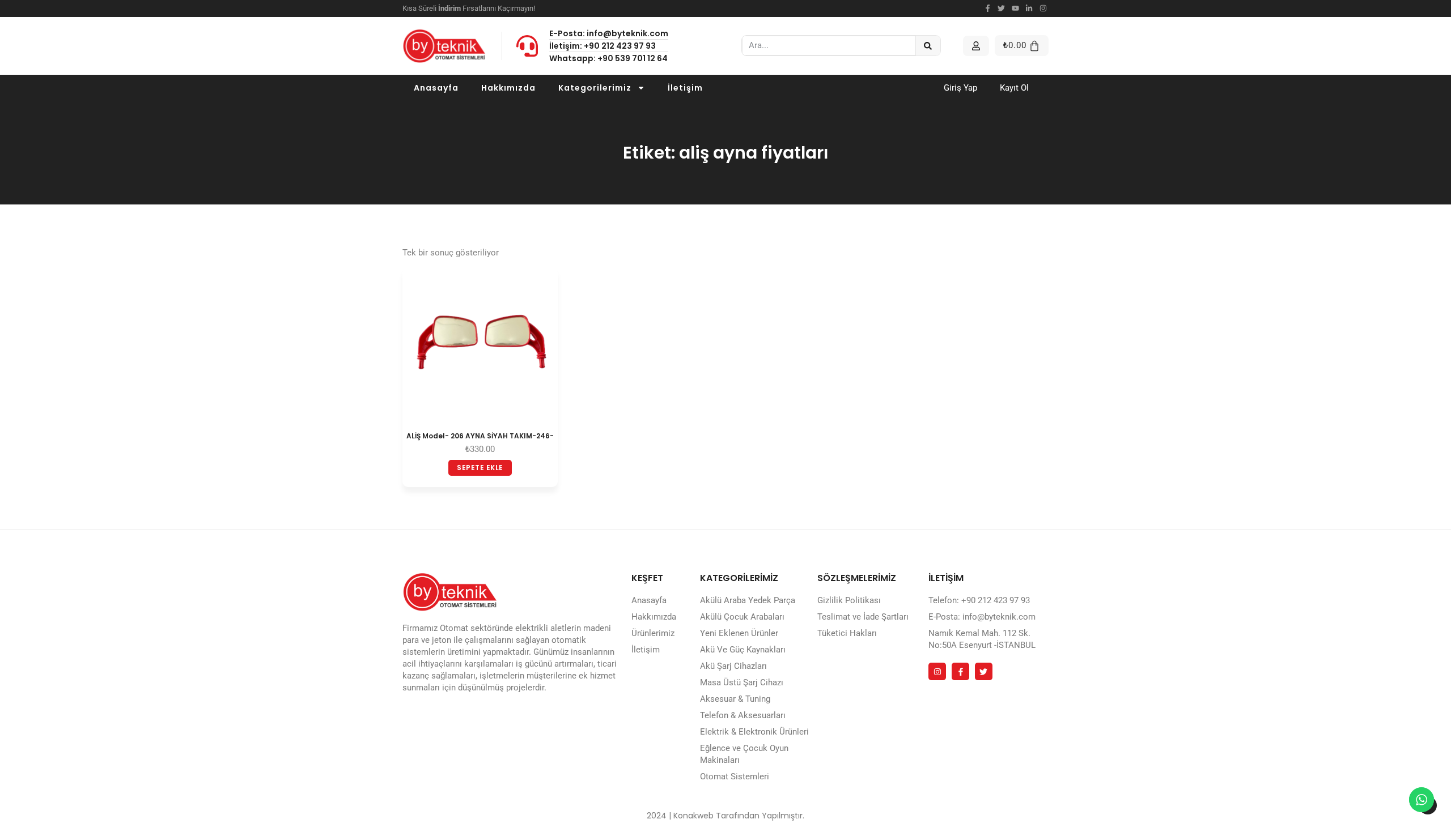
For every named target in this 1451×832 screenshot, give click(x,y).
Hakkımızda (508, 87)
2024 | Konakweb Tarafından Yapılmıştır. (725, 815)
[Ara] (928, 46)
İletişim (685, 87)
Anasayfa (436, 87)
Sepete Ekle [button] (480, 467)
